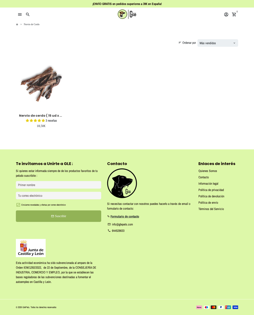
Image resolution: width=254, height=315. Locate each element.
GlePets (25, 307)
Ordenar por (187, 42)
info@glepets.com (120, 224)
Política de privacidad (211, 190)
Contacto (203, 177)
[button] (36, 120)
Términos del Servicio (211, 209)
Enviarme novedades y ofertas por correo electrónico (43, 204)
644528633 (116, 230)
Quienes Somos (207, 171)
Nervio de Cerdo (31, 24)
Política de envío (208, 202)
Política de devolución (211, 196)
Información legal (208, 183)
